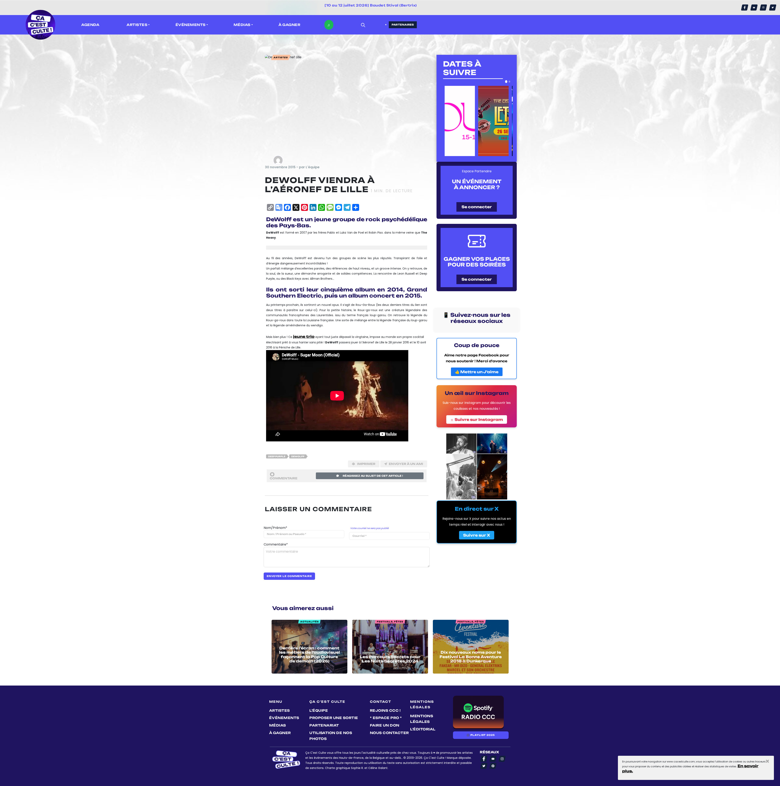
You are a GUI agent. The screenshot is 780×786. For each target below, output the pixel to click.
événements (284, 718)
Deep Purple (276, 456)
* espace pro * (386, 718)
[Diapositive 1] (506, 81)
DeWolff (297, 456)
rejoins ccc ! (385, 710)
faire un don (384, 725)
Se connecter (477, 207)
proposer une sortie (333, 718)
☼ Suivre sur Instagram (476, 419)
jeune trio (303, 336)
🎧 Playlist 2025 (481, 735)
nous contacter (389, 733)
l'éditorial (423, 729)
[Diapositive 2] (509, 82)
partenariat (324, 725)
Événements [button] (191, 25)
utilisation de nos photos (330, 736)
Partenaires (403, 24)
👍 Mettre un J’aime (476, 372)
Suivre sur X (476, 535)
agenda (90, 25)
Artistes (279, 710)
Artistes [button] (137, 25)
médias (277, 725)
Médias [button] (242, 25)
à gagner (289, 25)
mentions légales (421, 719)
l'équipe (318, 710)
